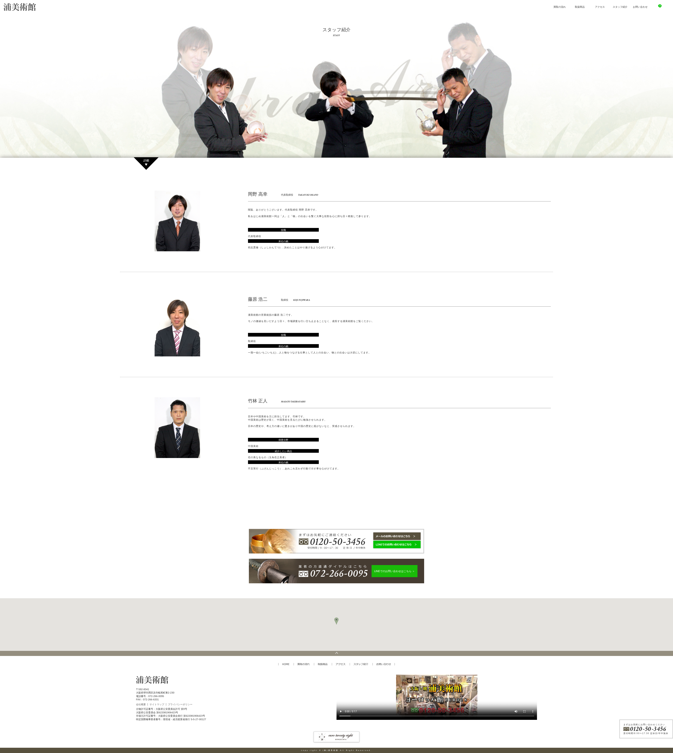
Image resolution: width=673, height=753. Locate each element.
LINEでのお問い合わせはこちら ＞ (394, 571)
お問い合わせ (640, 7)
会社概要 (141, 704)
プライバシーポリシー (180, 704)
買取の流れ (559, 7)
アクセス (600, 7)
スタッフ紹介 (620, 7)
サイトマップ (156, 704)
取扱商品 (580, 7)
